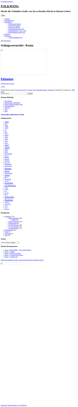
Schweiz (9, 196)
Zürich (6, 207)
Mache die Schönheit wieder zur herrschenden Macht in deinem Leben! (22, 260)
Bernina (7, 159)
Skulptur (9, 200)
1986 (6, 126)
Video (6, 232)
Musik (6, 187)
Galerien (7, 19)
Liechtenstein (10, 185)
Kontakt (7, 34)
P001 (6, 191)
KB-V (6, 177)
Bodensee (7, 161)
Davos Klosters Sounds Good (13, 104)
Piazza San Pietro (15, 253)
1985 (6, 124)
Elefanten (7, 79)
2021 (6, 141)
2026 (6, 152)
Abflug (12, 252)
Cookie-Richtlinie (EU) (15, 37)
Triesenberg (8, 204)
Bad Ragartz (8, 154)
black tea (7, 108)
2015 (6, 131)
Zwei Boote (8, 101)
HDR (14, 220)
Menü (3, 15)
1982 (7, 122)
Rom (6, 194)
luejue (30, 90)
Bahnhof (6, 155)
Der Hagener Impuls (14, 24)
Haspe (7, 171)
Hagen (8, 168)
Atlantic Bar (14, 257)
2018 (6, 135)
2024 (7, 147)
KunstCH (8, 179)
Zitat (6, 235)
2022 (6, 143)
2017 (6, 133)
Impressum (8, 36)
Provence (7, 193)
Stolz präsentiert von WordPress (17, 405)
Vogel (6, 205)
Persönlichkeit (9, 230)
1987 (6, 128)
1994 (6, 129)
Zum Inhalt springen (7, 1)
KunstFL (7, 181)
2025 (6, 150)
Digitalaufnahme (13, 218)
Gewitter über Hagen (16, 255)
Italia (6, 111)
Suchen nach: (5, 93)
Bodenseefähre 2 (10, 106)
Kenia (2, 92)
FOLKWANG (10, 6)
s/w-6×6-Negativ (13, 227)
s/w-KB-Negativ (13, 228)
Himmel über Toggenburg (12, 103)
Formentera (8, 164)
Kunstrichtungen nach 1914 (16, 32)
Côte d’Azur (7, 162)
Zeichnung (8, 233)
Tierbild (7, 202)
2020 (6, 139)
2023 (7, 145)
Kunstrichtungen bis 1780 (16, 29)
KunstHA (9, 183)
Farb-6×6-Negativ (13, 221)
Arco (6, 109)
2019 (6, 137)
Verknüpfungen (9, 20)
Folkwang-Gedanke (14, 25)
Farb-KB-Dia (12, 223)
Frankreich (8, 166)
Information (8, 22)
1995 (73, 90)
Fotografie (51, 90)
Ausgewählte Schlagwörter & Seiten (12, 114)
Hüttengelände (8, 173)
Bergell (7, 157)
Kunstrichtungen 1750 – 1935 (17, 31)
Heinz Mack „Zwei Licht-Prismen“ (20, 250)
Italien (7, 175)
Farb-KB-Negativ (41, 90)
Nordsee (6, 189)
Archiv (3, 242)
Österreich (7, 209)
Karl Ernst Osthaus (14, 27)
